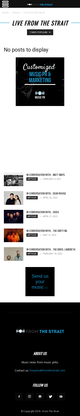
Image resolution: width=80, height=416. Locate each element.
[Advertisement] (40, 139)
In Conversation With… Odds (42, 212)
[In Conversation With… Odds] (13, 216)
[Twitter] (50, 397)
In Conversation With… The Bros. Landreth (50, 249)
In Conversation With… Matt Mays (45, 175)
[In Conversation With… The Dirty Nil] (13, 235)
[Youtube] (61, 397)
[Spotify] (40, 397)
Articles (32, 179)
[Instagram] (29, 397)
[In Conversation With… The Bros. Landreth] (13, 254)
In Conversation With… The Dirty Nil (46, 231)
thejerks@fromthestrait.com (47, 370)
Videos (16, 12)
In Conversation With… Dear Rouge (46, 193)
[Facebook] (19, 397)
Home (5, 12)
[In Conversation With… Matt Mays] (13, 179)
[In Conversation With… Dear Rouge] (13, 198)
